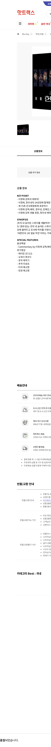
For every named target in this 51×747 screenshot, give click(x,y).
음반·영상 (45, 23)
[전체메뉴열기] (20, 23)
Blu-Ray (25, 34)
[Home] (18, 34)
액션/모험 (39, 34)
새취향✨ (32, 23)
